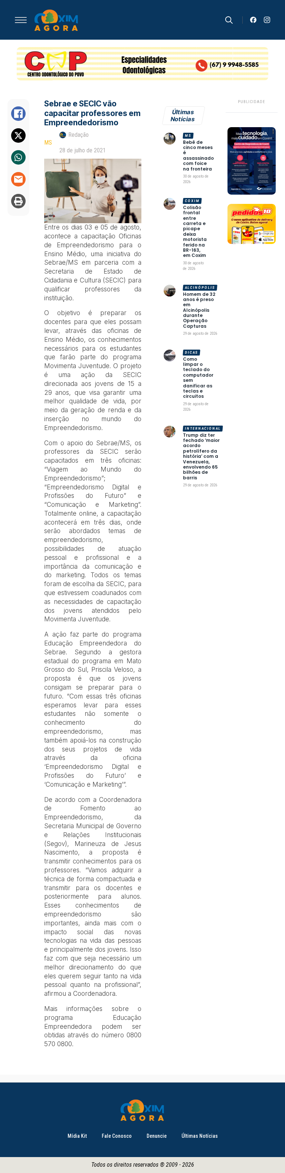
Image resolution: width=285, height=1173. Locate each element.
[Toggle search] (229, 20)
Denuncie (157, 1136)
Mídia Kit (77, 1136)
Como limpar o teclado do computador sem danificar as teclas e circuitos (198, 378)
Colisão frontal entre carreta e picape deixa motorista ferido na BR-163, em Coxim (195, 231)
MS (48, 142)
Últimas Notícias (199, 1136)
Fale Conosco (117, 1136)
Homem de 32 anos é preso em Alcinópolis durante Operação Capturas (199, 310)
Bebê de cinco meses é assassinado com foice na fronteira (198, 156)
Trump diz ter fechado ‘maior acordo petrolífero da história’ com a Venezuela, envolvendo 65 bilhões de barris (201, 457)
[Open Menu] (21, 20)
